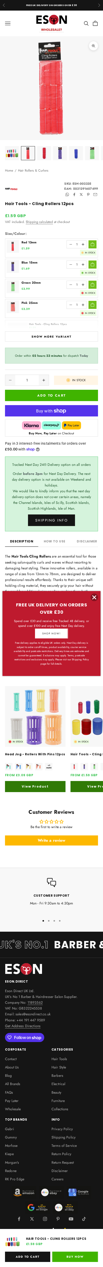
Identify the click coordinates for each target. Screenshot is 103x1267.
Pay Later (11, 1100)
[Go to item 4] (60, 153)
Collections (60, 1109)
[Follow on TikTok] (84, 1218)
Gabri (9, 1128)
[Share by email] (95, 194)
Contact (10, 1058)
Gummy (11, 1137)
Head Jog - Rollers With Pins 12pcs (35, 754)
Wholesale (13, 1109)
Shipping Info (51, 520)
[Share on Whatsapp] (67, 194)
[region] (51, 895)
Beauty (56, 1092)
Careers (58, 1179)
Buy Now (75, 1257)
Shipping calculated (39, 221)
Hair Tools (59, 1058)
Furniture (58, 1100)
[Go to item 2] (28, 153)
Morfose (11, 1145)
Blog (8, 1075)
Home (9, 170)
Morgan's (12, 1162)
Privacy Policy (62, 1128)
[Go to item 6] (92, 153)
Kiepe (9, 1153)
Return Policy (61, 1153)
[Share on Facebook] (74, 194)
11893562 (35, 1002)
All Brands (12, 1083)
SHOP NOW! (51, 633)
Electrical (58, 1083)
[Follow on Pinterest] (58, 1218)
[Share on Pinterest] (88, 194)
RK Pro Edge (14, 1179)
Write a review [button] (52, 840)
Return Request (63, 1162)
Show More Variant (51, 337)
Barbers (57, 1075)
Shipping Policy (64, 1137)
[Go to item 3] (44, 153)
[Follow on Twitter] (32, 1218)
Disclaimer (60, 1170)
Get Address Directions (22, 1025)
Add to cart (51, 395)
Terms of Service (64, 1145)
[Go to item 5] (76, 153)
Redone (10, 1170)
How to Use (55, 541)
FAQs (9, 1092)
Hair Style (59, 1067)
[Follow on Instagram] (45, 1218)
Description (21, 541)
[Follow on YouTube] (71, 1218)
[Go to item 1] (12, 153)
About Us (12, 1067)
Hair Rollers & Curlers (33, 170)
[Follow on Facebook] (19, 1218)
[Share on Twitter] (81, 194)
